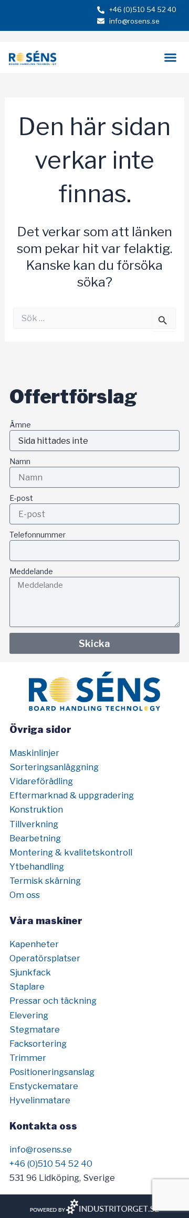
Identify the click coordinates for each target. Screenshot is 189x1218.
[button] (171, 58)
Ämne (20, 424)
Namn (19, 461)
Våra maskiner (45, 920)
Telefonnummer (37, 534)
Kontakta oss (43, 1126)
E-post (21, 497)
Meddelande (31, 571)
